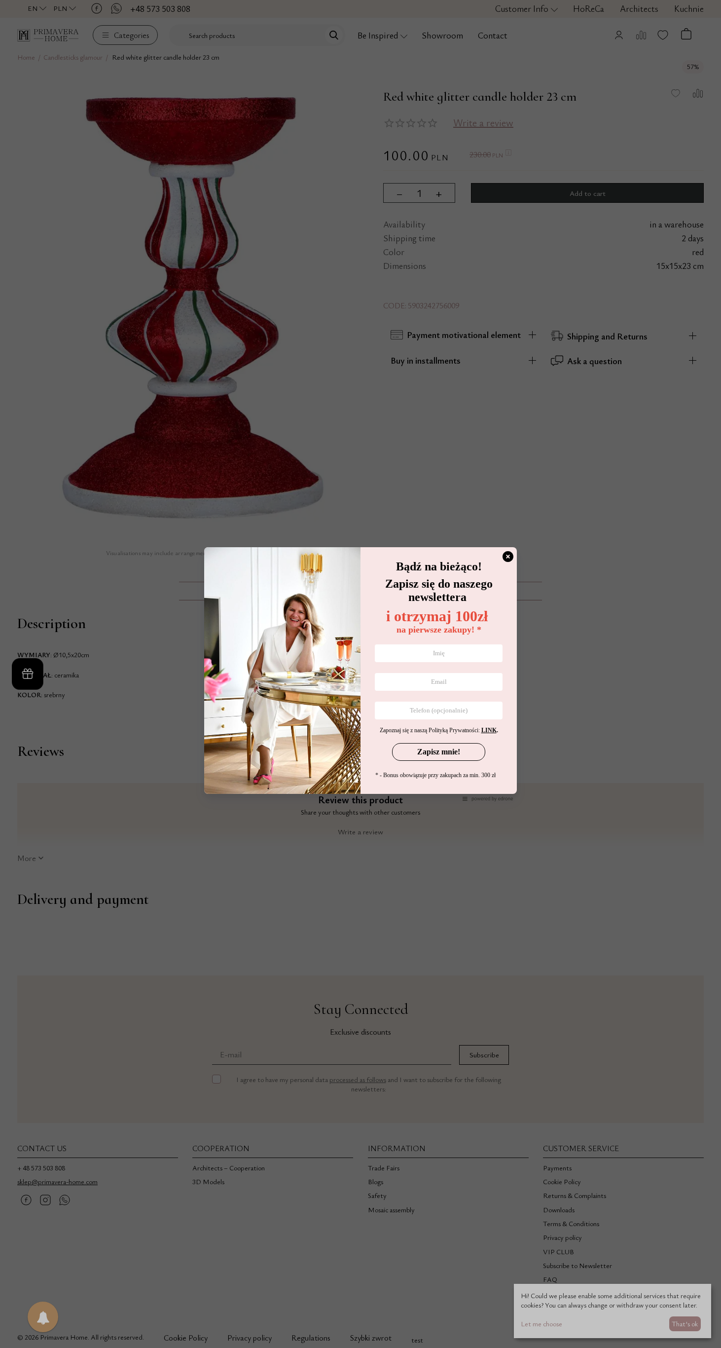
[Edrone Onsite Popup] (360, 674)
